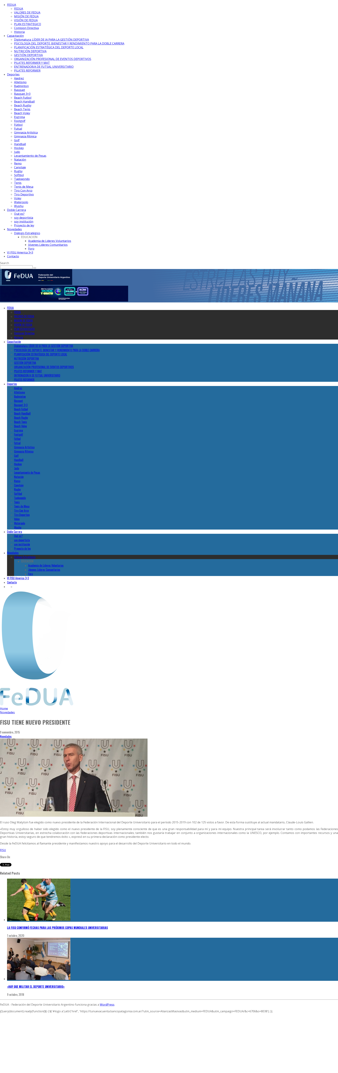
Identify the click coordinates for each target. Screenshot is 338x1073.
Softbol (19, 175)
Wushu (18, 206)
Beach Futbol (22, 98)
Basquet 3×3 (22, 94)
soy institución (23, 221)
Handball (20, 144)
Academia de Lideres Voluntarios (49, 241)
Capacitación (15, 36)
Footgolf (19, 121)
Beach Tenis (22, 109)
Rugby (18, 171)
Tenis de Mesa (23, 187)
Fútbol (18, 125)
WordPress (107, 1004)
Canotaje (20, 167)
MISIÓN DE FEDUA (26, 16)
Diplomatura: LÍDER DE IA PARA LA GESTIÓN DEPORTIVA (51, 40)
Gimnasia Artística (26, 132)
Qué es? (19, 214)
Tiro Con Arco (23, 190)
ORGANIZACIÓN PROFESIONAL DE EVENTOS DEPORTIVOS (52, 59)
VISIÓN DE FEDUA (26, 20)
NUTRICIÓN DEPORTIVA (30, 51)
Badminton (21, 86)
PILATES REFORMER (27, 70)
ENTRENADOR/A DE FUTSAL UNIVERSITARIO (44, 67)
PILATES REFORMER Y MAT (32, 63)
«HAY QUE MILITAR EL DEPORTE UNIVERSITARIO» (36, 987)
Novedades (14, 229)
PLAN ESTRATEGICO (27, 24)
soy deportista (23, 218)
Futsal (18, 129)
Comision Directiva (26, 28)
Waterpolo (21, 202)
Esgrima (19, 117)
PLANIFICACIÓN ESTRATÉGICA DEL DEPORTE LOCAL (48, 47)
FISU (3, 850)
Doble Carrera (16, 210)
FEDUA (11, 5)
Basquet (19, 90)
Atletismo (20, 82)
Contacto (13, 256)
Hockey (19, 148)
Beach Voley (22, 113)
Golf (17, 140)
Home (4, 708)
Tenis (17, 183)
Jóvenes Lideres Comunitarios (48, 245)
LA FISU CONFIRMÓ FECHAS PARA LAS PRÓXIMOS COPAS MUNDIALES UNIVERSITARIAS (57, 928)
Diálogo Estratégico (27, 233)
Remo (18, 163)
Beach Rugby (22, 105)
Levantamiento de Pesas (30, 156)
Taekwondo (22, 179)
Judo (17, 152)
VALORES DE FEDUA (27, 12)
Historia (19, 32)
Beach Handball (24, 101)
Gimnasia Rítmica (25, 136)
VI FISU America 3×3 (20, 252)
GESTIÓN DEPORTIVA (28, 55)
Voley (17, 198)
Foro (31, 249)
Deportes (13, 74)
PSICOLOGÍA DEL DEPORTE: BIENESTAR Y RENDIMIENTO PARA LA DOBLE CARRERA (69, 43)
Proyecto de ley (24, 225)
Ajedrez (19, 78)
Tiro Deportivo (24, 194)
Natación (20, 160)
